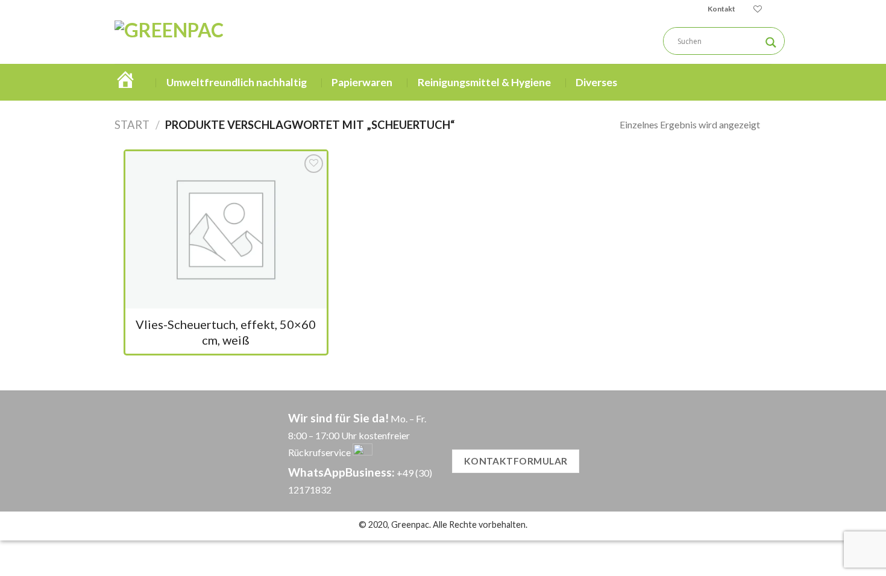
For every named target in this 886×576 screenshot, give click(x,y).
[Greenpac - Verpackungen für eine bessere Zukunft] (219, 41)
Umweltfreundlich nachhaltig (236, 82)
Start (132, 124)
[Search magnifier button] (770, 42)
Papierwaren (361, 82)
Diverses (596, 82)
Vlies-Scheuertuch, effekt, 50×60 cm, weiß (226, 332)
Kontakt (721, 8)
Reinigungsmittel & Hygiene (484, 82)
